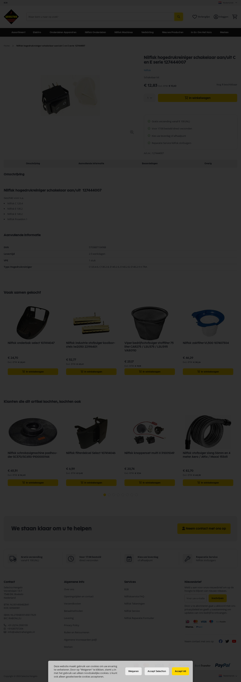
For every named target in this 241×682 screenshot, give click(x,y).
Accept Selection (157, 671)
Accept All (180, 671)
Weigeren (133, 671)
